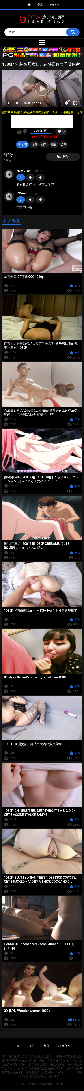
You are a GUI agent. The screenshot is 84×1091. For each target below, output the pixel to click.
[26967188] (9, 174)
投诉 (44, 144)
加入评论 (63, 156)
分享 (63, 144)
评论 (8, 155)
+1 (30, 177)
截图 (53, 144)
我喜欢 (19, 131)
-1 (40, 177)
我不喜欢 (25, 131)
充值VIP (54, 4)
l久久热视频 (39, 1083)
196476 (21, 193)
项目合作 (64, 1046)
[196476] (9, 196)
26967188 (23, 171)
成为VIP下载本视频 (45, 137)
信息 (34, 144)
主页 (17, 1046)
